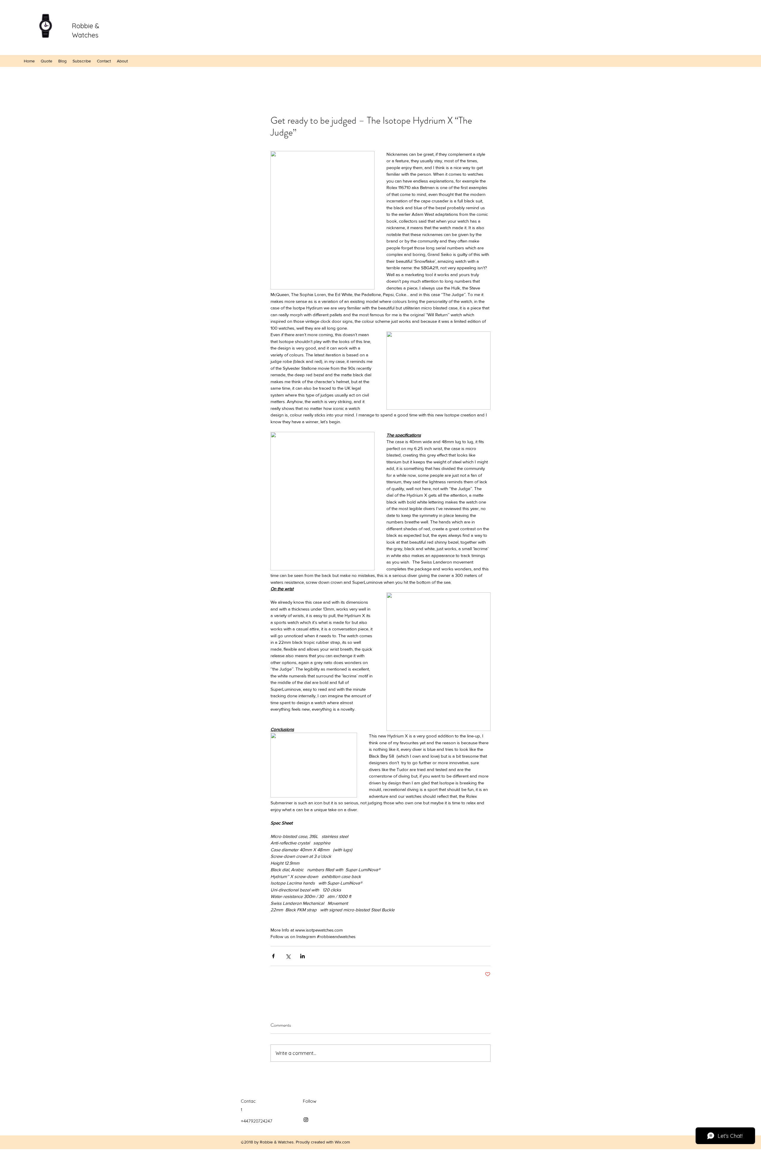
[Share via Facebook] (273, 956)
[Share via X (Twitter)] (288, 956)
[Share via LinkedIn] (302, 956)
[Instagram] (306, 1120)
